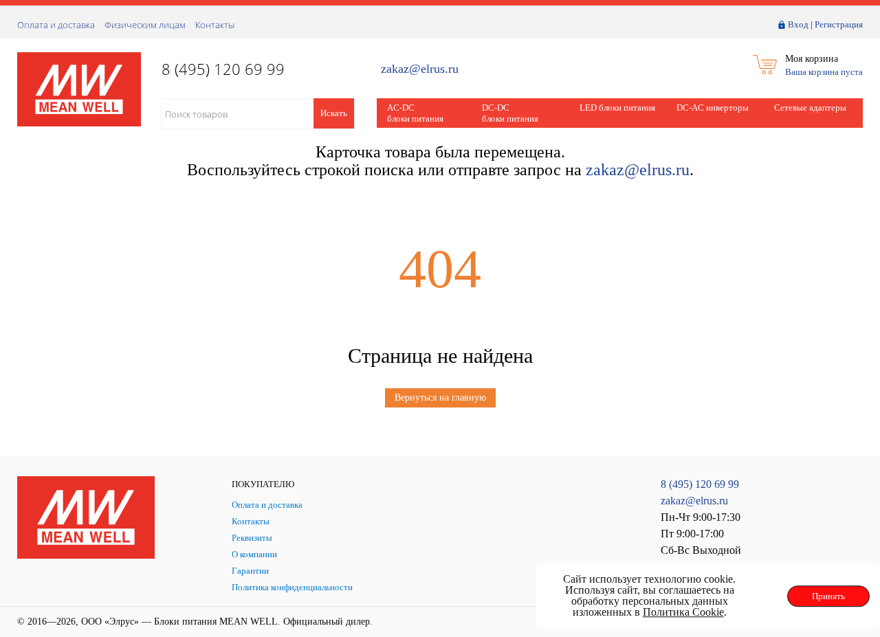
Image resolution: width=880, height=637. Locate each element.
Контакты (214, 25)
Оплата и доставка (56, 25)
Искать (333, 113)
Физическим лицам (145, 25)
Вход (798, 24)
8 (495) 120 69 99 (700, 484)
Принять (828, 596)
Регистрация (839, 24)
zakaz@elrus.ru (420, 69)
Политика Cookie (683, 612)
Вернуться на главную (440, 397)
